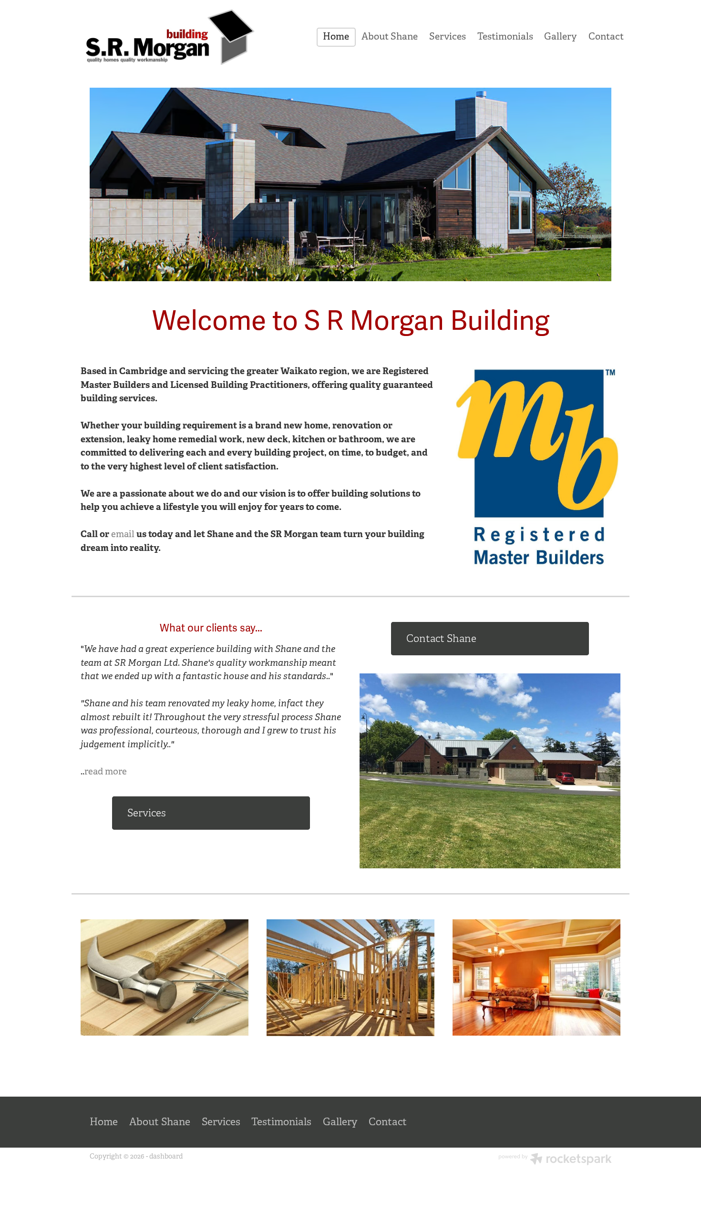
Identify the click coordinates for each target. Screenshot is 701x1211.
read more (105, 771)
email (122, 534)
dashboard (166, 1156)
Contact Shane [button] (441, 638)
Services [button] (146, 812)
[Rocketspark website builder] (555, 1160)
